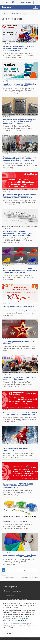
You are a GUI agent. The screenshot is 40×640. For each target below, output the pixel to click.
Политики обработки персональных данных (16, 618)
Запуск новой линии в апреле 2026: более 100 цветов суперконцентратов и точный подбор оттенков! (20, 270)
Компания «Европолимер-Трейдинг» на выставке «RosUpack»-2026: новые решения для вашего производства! (19, 158)
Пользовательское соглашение (15, 599)
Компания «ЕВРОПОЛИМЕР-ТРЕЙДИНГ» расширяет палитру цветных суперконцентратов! (19, 48)
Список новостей (16, 13)
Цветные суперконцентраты (15, 521)
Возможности (9, 595)
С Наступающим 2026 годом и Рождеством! (15, 449)
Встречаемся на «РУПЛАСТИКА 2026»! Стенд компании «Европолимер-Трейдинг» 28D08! (18, 485)
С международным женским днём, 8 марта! (18, 307)
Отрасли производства (12, 591)
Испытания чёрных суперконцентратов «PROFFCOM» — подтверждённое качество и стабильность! (19, 121)
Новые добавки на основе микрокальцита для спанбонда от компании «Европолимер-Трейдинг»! (18, 233)
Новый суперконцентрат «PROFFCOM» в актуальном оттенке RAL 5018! (19, 85)
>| (4, 574)
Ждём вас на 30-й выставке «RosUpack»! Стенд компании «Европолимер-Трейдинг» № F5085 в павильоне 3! (19, 196)
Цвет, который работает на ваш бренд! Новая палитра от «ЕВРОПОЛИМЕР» (19, 556)
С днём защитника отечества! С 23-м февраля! (18, 342)
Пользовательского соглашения (14, 620)
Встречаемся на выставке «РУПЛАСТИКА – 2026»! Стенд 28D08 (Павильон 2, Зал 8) (20, 414)
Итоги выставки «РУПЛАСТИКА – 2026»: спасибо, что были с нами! (19, 378)
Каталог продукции (11, 587)
